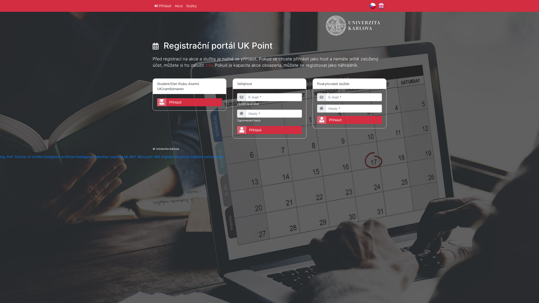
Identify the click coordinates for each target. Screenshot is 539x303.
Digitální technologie (206, 157)
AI (29, 157)
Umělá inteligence (46, 157)
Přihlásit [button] (175, 102)
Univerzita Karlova (167, 148)
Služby (191, 6)
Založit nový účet (248, 104)
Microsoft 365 (148, 157)
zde (208, 65)
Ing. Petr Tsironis (13, 157)
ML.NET (130, 157)
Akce (179, 6)
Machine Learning (109, 157)
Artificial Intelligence (77, 157)
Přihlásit (164, 6)
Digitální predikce (175, 157)
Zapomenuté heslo (249, 120)
